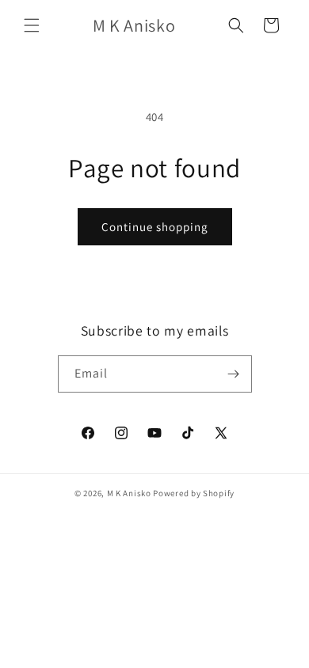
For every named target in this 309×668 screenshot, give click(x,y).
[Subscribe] (233, 374)
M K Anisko (129, 493)
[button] (31, 25)
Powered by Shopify (194, 493)
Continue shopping (154, 226)
